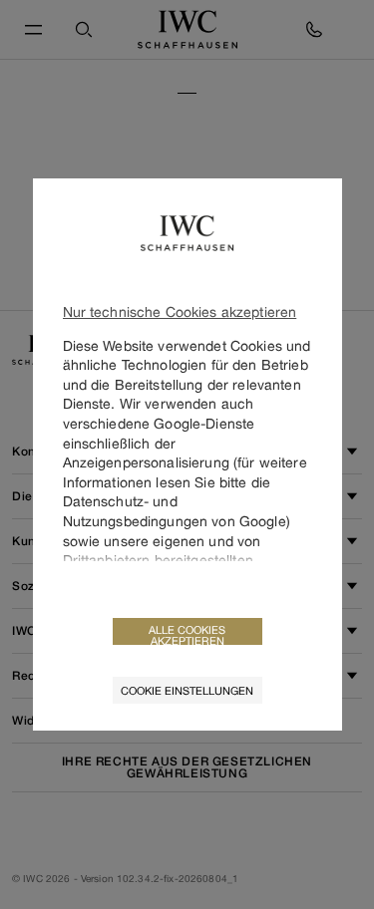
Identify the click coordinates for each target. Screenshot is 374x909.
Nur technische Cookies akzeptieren (180, 311)
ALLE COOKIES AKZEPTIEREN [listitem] (187, 634)
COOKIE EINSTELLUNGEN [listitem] (187, 690)
